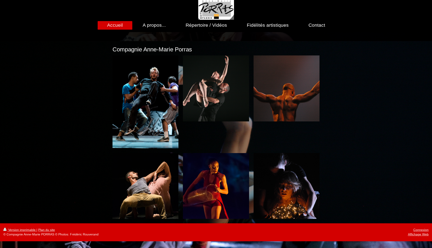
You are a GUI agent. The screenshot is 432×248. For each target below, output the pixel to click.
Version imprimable (21, 230)
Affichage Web (418, 234)
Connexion (421, 230)
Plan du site (46, 230)
